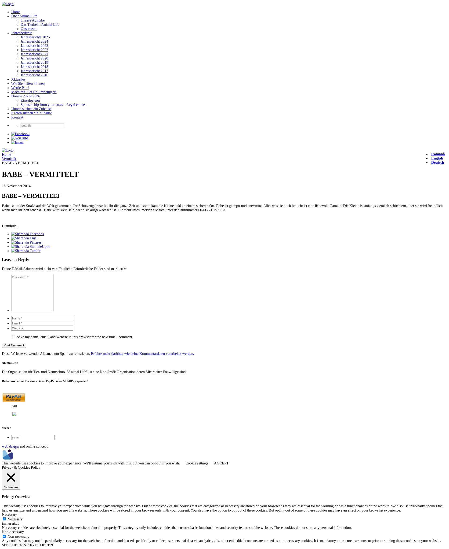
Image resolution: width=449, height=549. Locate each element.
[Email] (17, 142)
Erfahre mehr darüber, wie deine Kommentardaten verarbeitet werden (142, 354)
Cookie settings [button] (196, 463)
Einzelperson (30, 100)
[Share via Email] (24, 238)
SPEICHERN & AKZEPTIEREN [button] (27, 545)
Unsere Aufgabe (33, 20)
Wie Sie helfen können (28, 83)
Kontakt (17, 117)
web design (10, 446)
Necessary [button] (9, 514)
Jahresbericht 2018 (34, 67)
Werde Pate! (20, 88)
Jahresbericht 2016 (34, 75)
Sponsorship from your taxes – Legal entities (53, 105)
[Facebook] (20, 134)
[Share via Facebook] (27, 234)
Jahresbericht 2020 (34, 58)
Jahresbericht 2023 (34, 46)
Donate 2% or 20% (25, 96)
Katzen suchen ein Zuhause (31, 113)
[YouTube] (20, 138)
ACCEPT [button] (221, 463)
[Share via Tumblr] (25, 251)
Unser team (29, 29)
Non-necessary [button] (13, 532)
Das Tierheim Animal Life (40, 24)
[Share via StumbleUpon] (30, 247)
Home (15, 12)
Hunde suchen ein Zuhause (31, 109)
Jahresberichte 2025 (35, 37)
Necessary (15, 519)
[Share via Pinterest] (26, 242)
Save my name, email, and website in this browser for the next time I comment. (75, 337)
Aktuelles (18, 79)
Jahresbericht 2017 (34, 71)
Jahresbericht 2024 (34, 41)
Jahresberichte (21, 33)
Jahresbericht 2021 (34, 54)
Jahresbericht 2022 (34, 50)
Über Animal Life (24, 16)
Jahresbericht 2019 (34, 62)
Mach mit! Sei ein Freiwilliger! (34, 92)
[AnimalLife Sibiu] (8, 4)
